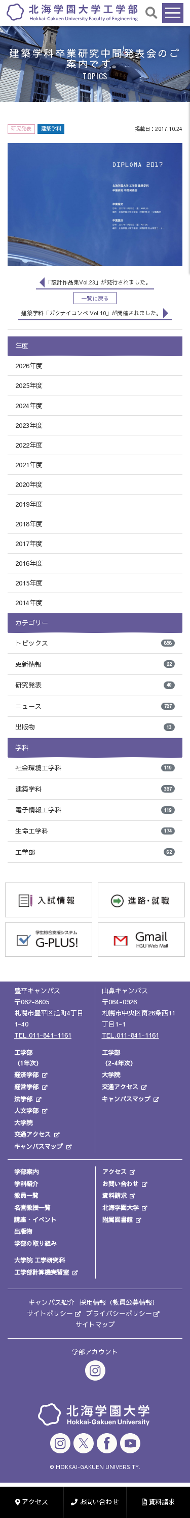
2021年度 (29, 464)
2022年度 (29, 445)
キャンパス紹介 (51, 1302)
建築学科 (93, 789)
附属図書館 (117, 1219)
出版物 (93, 726)
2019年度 (29, 504)
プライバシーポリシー (119, 1313)
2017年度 (29, 543)
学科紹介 (26, 1184)
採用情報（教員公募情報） (119, 1302)
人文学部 (26, 1110)
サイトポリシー (50, 1313)
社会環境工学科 (93, 767)
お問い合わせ (120, 1184)
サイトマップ (95, 1324)
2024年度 (29, 405)
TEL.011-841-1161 (42, 1035)
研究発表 (93, 685)
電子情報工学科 (93, 809)
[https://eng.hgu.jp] (72, 11)
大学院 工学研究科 (39, 1260)
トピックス (93, 643)
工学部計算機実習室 (41, 1272)
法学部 (23, 1099)
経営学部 (26, 1087)
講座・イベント (35, 1219)
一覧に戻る (95, 298)
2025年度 (29, 385)
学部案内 (26, 1171)
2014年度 (29, 602)
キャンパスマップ (38, 1146)
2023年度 (29, 425)
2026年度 (29, 365)
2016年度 (29, 563)
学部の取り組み (35, 1243)
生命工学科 (93, 831)
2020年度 (29, 484)
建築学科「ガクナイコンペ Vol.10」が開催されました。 (91, 313)
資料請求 (114, 1195)
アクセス (114, 1171)
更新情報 (93, 664)
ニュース (93, 706)
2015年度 (29, 582)
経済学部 (26, 1074)
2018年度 (29, 523)
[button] (151, 12)
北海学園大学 (120, 1207)
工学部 (93, 852)
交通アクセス (32, 1134)
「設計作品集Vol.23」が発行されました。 (98, 282)
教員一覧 (26, 1195)
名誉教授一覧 (32, 1207)
